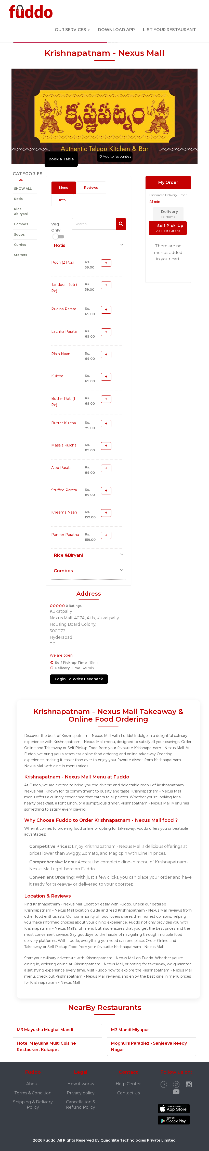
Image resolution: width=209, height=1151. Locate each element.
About (32, 1083)
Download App (116, 29)
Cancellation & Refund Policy (80, 1104)
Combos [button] (63, 570)
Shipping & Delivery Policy (33, 1104)
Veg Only (55, 227)
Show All (23, 188)
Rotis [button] (60, 245)
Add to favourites (116, 156)
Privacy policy (81, 1093)
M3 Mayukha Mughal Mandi (45, 1029)
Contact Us (128, 1093)
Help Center (128, 1083)
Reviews (91, 187)
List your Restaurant (169, 29)
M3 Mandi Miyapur (130, 1029)
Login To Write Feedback (79, 679)
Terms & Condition (32, 1093)
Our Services (71, 29)
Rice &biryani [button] (68, 555)
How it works (81, 1083)
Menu (63, 187)
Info (62, 200)
